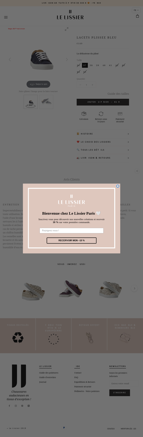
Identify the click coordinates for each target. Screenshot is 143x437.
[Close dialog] (117, 186)
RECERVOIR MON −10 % (72, 240)
